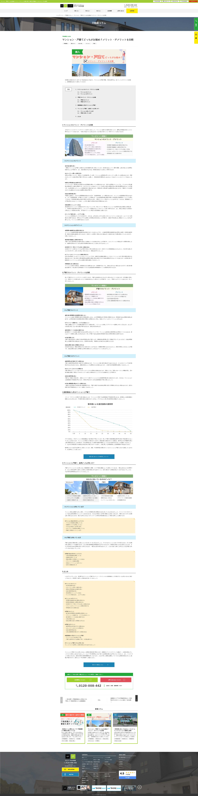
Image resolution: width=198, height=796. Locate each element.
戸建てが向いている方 (86, 113)
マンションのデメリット (86, 94)
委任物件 (84, 782)
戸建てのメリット (85, 100)
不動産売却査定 (96, 761)
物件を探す (196, 24)
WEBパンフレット (86, 768)
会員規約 (121, 761)
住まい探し (80, 43)
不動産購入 (66, 43)
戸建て (94, 43)
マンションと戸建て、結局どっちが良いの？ (88, 108)
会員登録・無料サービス (87, 764)
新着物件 (84, 778)
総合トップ (84, 757)
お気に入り (167, 1)
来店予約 (71, 774)
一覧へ (99, 700)
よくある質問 (107, 757)
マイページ (121, 768)
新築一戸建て (96, 774)
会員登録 (132, 10)
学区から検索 (85, 776)
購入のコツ (73, 43)
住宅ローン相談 (96, 759)
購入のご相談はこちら (97, 664)
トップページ (85, 759)
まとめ (79, 116)
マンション (88, 43)
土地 (94, 780)
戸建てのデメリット (85, 101)
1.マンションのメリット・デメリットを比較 (88, 89)
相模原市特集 (107, 776)
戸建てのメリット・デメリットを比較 (87, 97)
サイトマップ (121, 759)
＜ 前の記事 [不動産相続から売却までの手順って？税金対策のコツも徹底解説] (76, 700)
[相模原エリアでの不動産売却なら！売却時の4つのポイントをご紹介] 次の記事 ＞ (121, 700)
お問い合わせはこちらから (114, 679)
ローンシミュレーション (98, 757)
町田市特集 (107, 774)
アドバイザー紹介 (108, 759)
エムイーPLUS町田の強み (87, 761)
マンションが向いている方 (87, 111)
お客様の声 (95, 766)
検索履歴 (185, 1)
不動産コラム (96, 768)
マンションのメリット (86, 92)
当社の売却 (95, 764)
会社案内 (106, 761)
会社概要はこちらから (79, 679)
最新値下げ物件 (85, 780)
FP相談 (83, 766)
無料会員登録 (71, 769)
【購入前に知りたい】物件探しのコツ (98, 456)
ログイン (121, 766)
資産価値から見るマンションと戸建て (87, 105)
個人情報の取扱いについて (124, 757)
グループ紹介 (107, 764)
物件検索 (158, 1)
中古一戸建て (96, 776)
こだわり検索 (85, 774)
